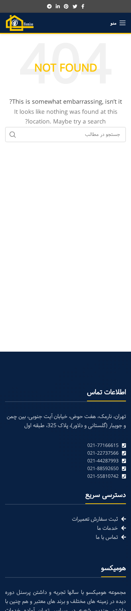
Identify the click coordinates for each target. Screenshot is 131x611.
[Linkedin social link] (58, 6)
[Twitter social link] (75, 6)
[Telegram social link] (49, 6)
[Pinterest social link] (66, 6)
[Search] (12, 134)
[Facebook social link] (82, 6)
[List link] (65, 446)
